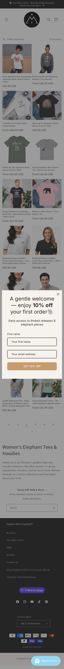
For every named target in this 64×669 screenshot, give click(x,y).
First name (13, 334)
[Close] (58, 294)
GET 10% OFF (32, 366)
